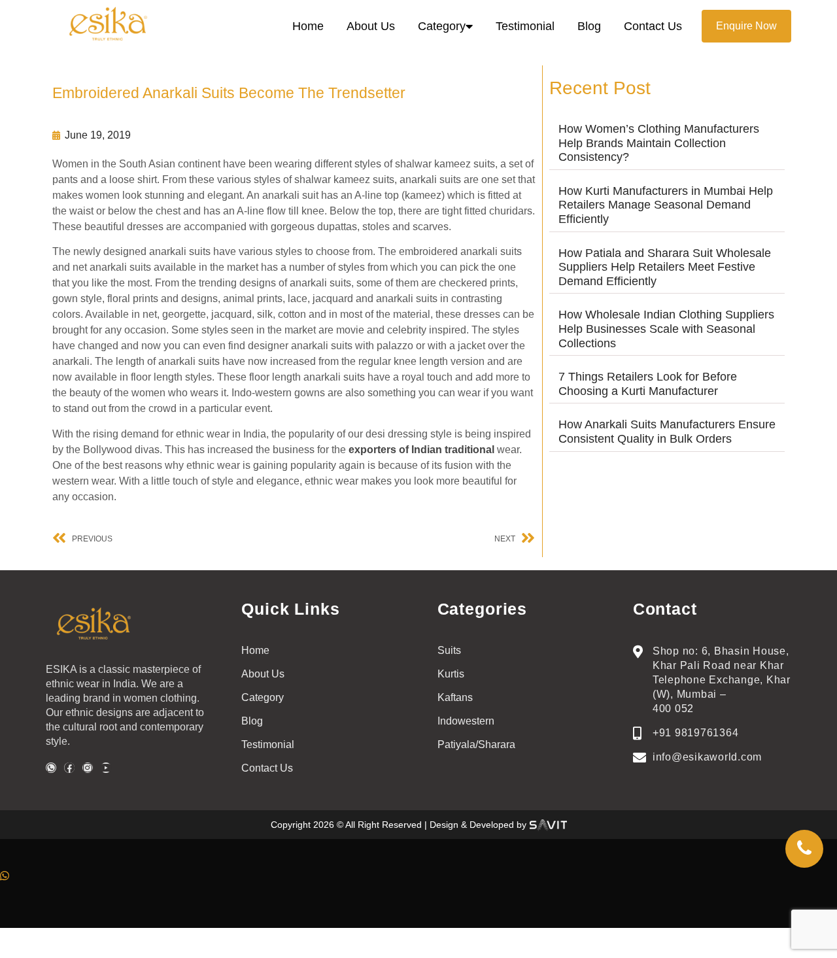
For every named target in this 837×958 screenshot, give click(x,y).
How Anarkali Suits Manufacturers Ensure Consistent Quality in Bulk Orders (667, 431)
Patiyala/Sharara (476, 744)
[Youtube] (106, 767)
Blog (589, 26)
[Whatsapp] (51, 767)
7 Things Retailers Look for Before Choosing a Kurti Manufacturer (647, 384)
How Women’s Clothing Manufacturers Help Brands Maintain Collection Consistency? (658, 142)
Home (308, 26)
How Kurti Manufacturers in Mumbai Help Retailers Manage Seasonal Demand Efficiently (665, 205)
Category (442, 26)
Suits (449, 650)
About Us (371, 26)
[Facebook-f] (69, 767)
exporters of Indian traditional (421, 449)
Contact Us (653, 26)
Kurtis (450, 673)
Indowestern (465, 721)
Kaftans (455, 697)
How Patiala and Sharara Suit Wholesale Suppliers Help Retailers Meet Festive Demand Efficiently (664, 267)
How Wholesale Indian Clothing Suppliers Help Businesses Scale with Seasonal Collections (666, 328)
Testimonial (525, 26)
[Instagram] (87, 767)
